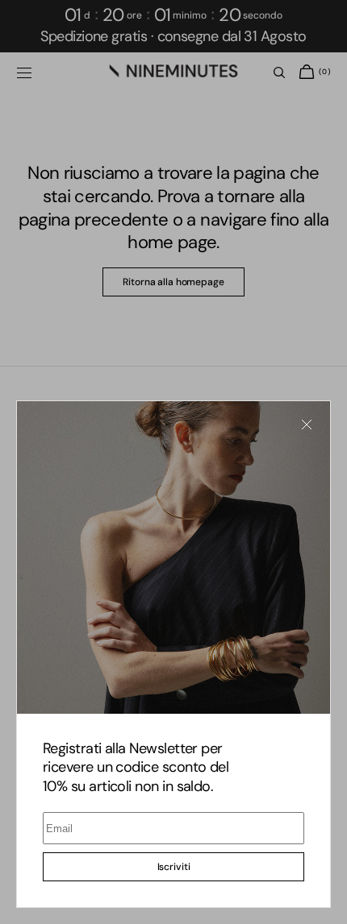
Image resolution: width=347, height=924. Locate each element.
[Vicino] (306, 424)
